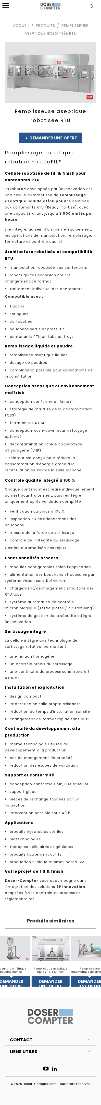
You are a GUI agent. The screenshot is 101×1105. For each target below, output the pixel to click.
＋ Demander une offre (50, 138)
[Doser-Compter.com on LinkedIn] (54, 1069)
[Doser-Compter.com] (50, 8)
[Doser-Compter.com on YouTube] (46, 1069)
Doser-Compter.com (40, 1083)
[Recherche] (92, 6)
